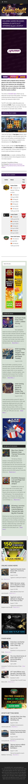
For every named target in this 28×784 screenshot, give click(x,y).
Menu (5, 2)
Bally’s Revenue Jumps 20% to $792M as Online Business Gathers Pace (17, 584)
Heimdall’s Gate (12, 93)
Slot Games (19, 164)
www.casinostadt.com (19, 767)
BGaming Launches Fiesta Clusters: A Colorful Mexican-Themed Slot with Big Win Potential (17, 509)
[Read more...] (7, 579)
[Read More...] (15, 343)
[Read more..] (12, 472)
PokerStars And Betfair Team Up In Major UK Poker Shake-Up (17, 643)
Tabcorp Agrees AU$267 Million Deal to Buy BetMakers (17, 746)
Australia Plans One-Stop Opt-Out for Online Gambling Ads (18, 718)
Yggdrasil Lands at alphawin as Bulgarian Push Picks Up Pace (17, 598)
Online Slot (19, 165)
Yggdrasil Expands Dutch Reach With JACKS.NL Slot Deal (17, 570)
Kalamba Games (13, 164)
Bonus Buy (6, 165)
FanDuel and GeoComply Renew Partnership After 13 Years (18, 732)
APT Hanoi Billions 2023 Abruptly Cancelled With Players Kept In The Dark (18, 673)
